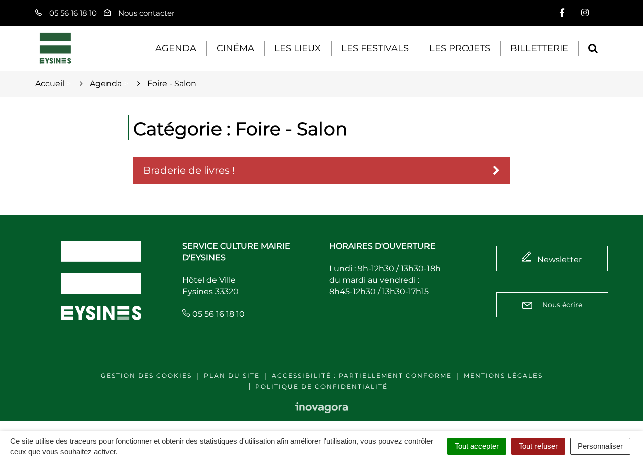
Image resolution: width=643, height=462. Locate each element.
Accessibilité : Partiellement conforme (362, 375)
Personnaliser (600, 446)
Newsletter (559, 259)
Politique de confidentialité (321, 386)
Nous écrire (561, 304)
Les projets (459, 48)
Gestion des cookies (146, 375)
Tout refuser (538, 446)
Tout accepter (477, 446)
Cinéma (235, 48)
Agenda (175, 48)
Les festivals (375, 48)
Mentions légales (503, 375)
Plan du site (232, 375)
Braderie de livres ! (189, 170)
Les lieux (297, 48)
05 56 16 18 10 (217, 314)
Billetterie (539, 48)
